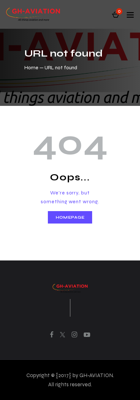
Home (31, 67)
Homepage (70, 217)
